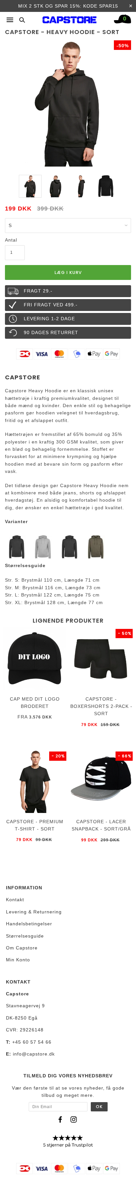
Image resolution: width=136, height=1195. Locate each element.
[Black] (16, 546)
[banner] (69, 18)
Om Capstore (22, 947)
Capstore (22, 377)
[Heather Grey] (42, 546)
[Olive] (95, 546)
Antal (11, 240)
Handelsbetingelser (29, 923)
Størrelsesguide (25, 936)
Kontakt (15, 899)
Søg (20, 19)
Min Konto (18, 959)
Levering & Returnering (34, 911)
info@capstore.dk (34, 1054)
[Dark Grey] (69, 546)
